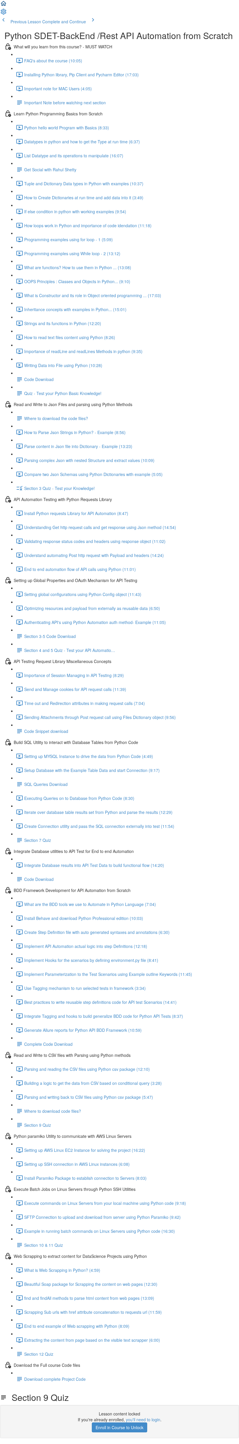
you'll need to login (143, 1419)
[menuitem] (3, 13)
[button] (3, 5)
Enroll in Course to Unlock (119, 1427)
